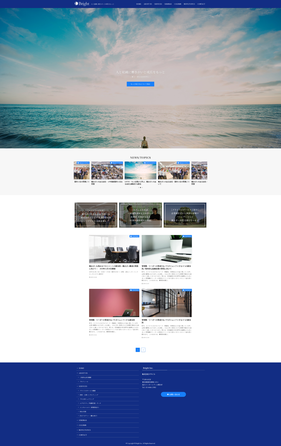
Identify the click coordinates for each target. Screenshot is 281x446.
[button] (138, 146)
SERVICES (83, 386)
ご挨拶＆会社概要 (85, 377)
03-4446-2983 (151, 387)
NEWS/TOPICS (85, 430)
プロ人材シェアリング (87, 399)
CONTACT (83, 435)
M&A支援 (83, 411)
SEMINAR (83, 420)
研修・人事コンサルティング (89, 395)
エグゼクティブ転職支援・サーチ (90, 403)
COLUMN (82, 425)
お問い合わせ (174, 394)
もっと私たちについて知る (140, 84)
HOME (81, 368)
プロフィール (84, 382)
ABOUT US (83, 373)
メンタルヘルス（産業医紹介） (90, 407)
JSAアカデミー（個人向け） (89, 416)
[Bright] (82, 4)
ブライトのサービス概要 (87, 391)
